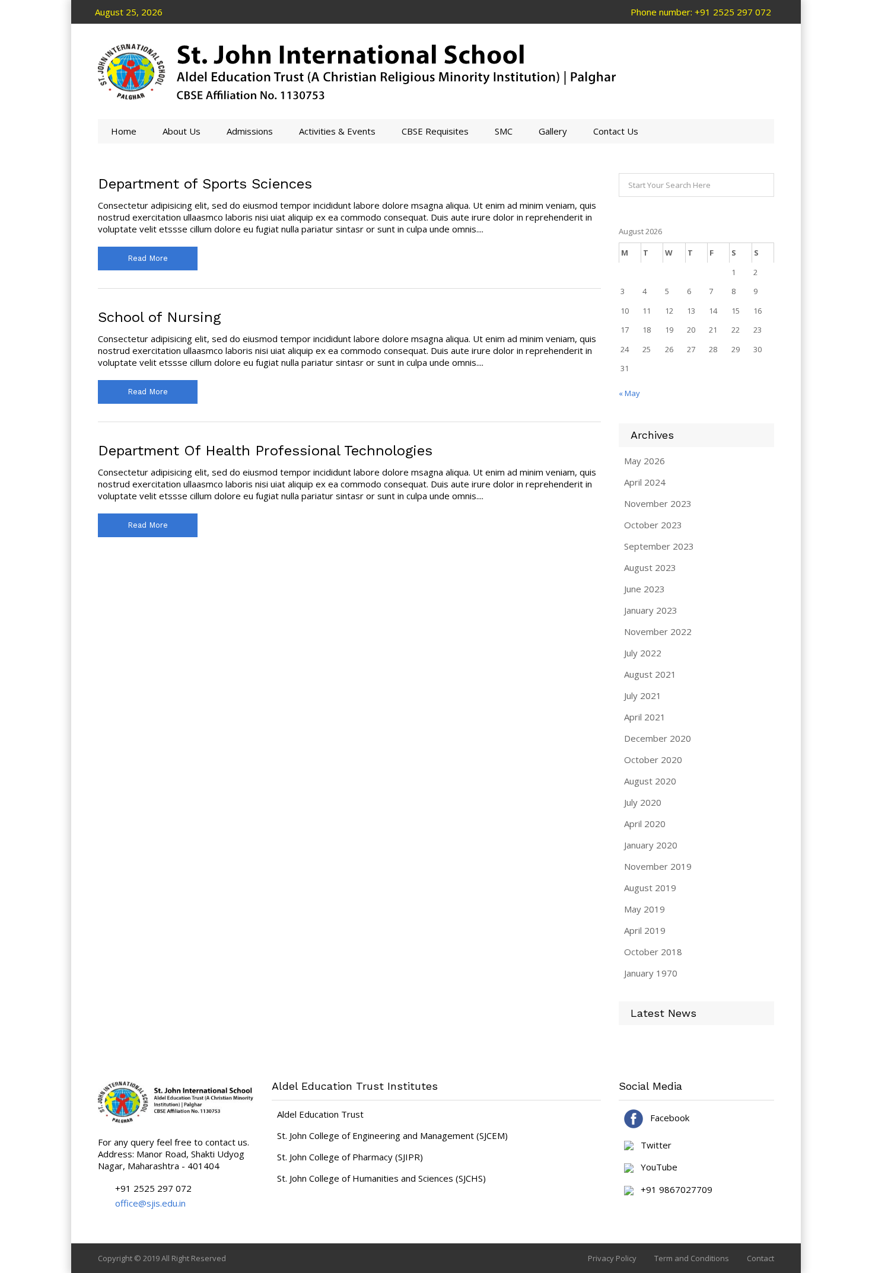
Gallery (553, 131)
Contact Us (615, 131)
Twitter (652, 1145)
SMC (504, 131)
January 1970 (650, 973)
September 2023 (659, 546)
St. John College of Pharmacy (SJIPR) (350, 1157)
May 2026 (644, 460)
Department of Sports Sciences (205, 184)
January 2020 (650, 845)
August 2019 (650, 887)
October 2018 (653, 951)
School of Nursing (159, 317)
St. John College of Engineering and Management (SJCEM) (392, 1135)
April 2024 (645, 482)
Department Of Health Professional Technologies (265, 450)
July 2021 (642, 695)
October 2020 (653, 759)
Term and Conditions (691, 1258)
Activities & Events (337, 131)
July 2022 (642, 653)
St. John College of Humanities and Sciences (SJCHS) (381, 1178)
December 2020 (657, 738)
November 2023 (658, 503)
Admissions (250, 131)
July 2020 (642, 802)
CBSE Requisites (435, 131)
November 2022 (658, 631)
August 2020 (650, 781)
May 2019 (644, 909)
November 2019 (658, 866)
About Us (182, 131)
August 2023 (650, 567)
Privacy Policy (612, 1258)
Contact (760, 1258)
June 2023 (644, 589)
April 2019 (645, 930)
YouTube (655, 1167)
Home (123, 131)
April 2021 (645, 717)
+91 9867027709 (673, 1190)
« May (629, 393)
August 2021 (650, 674)
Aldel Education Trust (320, 1114)
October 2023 (653, 524)
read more (148, 258)
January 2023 (650, 610)
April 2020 (645, 823)
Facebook (666, 1118)
